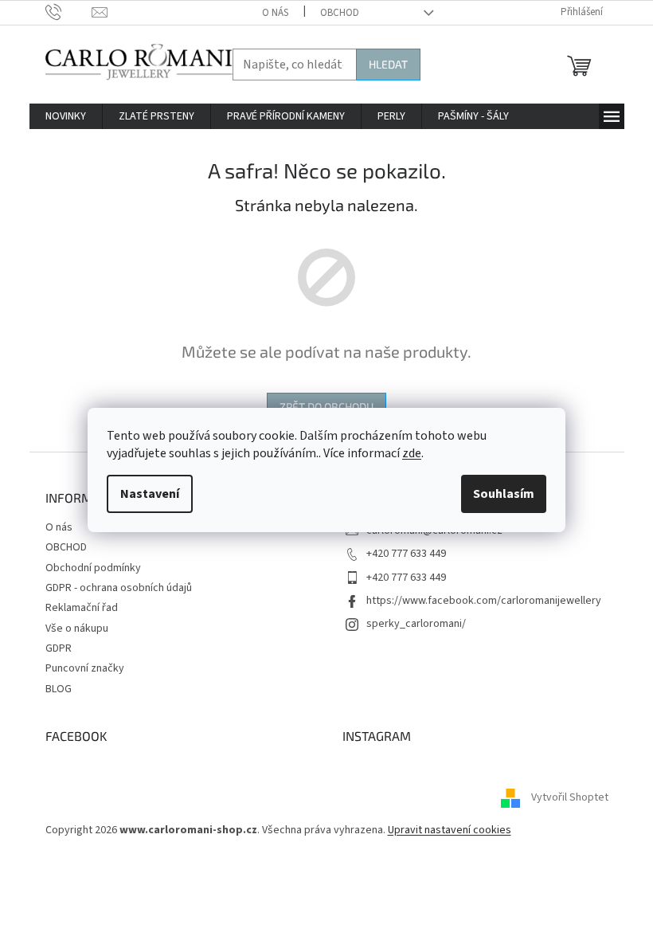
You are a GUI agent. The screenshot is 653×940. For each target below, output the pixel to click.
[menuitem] (65, 116)
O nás (275, 13)
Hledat (388, 64)
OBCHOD (339, 13)
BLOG (58, 689)
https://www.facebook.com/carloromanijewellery (483, 601)
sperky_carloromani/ (416, 624)
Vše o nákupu (76, 628)
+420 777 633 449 (406, 554)
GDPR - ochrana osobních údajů (118, 588)
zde (411, 453)
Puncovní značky (84, 668)
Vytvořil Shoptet (569, 798)
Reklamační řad (81, 608)
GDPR (58, 648)
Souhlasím (503, 494)
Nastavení (149, 494)
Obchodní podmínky (93, 568)
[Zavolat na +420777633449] (68, 12)
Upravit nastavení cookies (449, 830)
